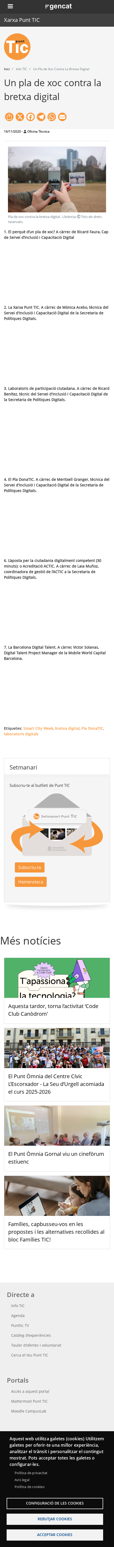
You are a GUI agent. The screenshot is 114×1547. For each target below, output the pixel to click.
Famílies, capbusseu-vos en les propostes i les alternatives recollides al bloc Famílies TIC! (56, 1231)
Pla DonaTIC (92, 728)
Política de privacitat (31, 1472)
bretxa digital (67, 728)
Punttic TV (20, 1325)
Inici (7, 69)
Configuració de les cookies (55, 1503)
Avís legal (22, 1479)
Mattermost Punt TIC (29, 1401)
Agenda (18, 1315)
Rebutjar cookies (55, 1518)
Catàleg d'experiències (31, 1335)
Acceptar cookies (54, 1534)
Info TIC (18, 1305)
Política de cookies (30, 1486)
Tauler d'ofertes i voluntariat (36, 1345)
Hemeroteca (30, 882)
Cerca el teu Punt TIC (29, 1355)
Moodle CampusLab (28, 1411)
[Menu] (10, 6)
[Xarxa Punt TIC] (19, 46)
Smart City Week (38, 728)
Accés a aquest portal (30, 1391)
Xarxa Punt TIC (22, 19)
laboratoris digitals (21, 733)
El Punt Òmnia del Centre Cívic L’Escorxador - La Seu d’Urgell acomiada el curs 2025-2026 (56, 1084)
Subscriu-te (29, 867)
